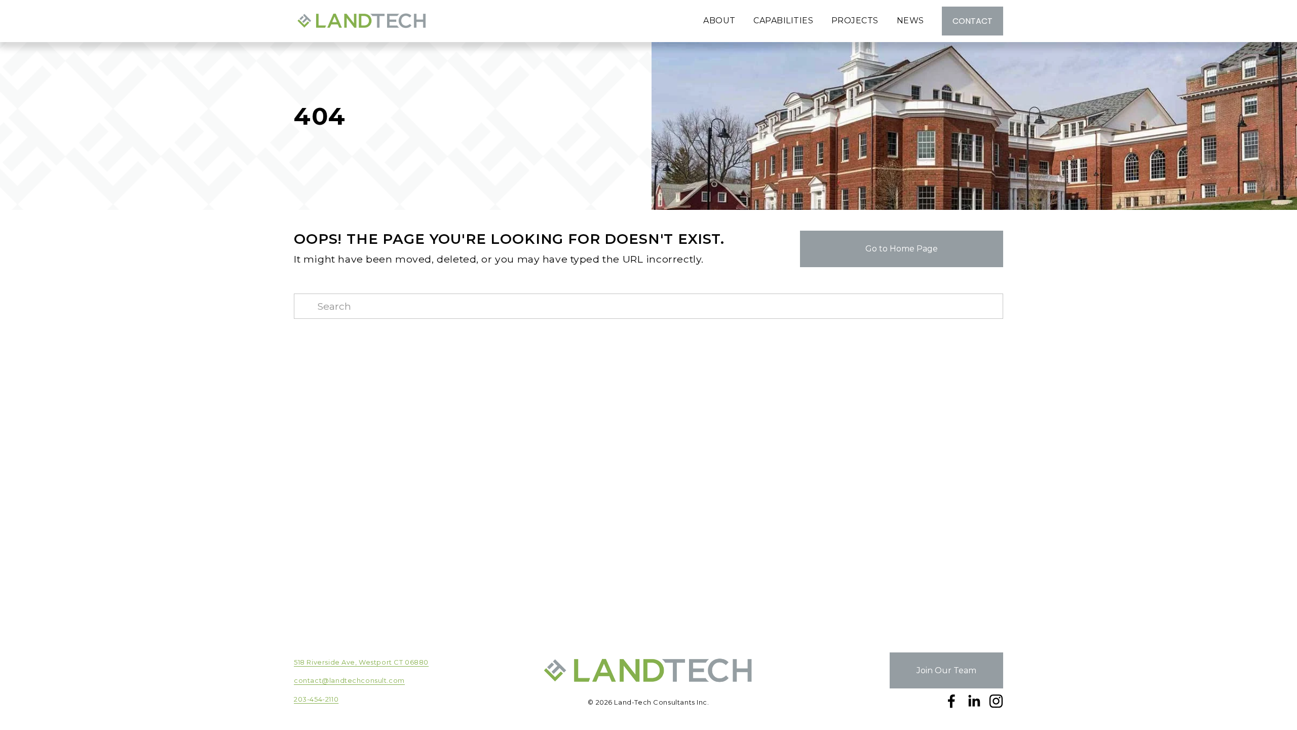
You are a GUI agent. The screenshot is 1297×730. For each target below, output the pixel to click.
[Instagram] (996, 701)
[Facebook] (951, 701)
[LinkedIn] (974, 701)
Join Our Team (946, 670)
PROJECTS (855, 20)
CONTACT (972, 21)
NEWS (910, 20)
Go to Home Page (901, 248)
